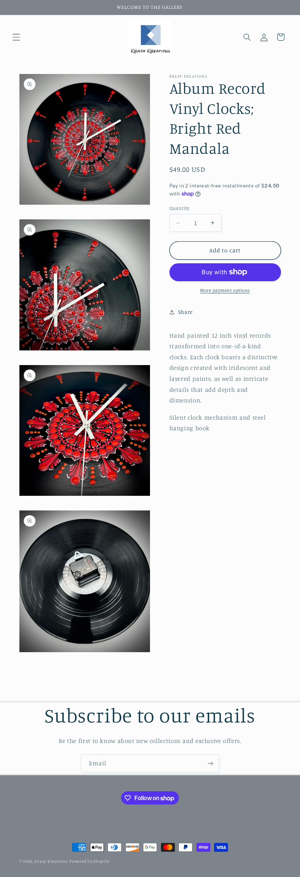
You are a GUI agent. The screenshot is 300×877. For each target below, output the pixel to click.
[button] (16, 37)
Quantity (179, 208)
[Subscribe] (210, 763)
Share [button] (185, 312)
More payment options (225, 290)
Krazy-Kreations (51, 861)
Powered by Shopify (89, 861)
